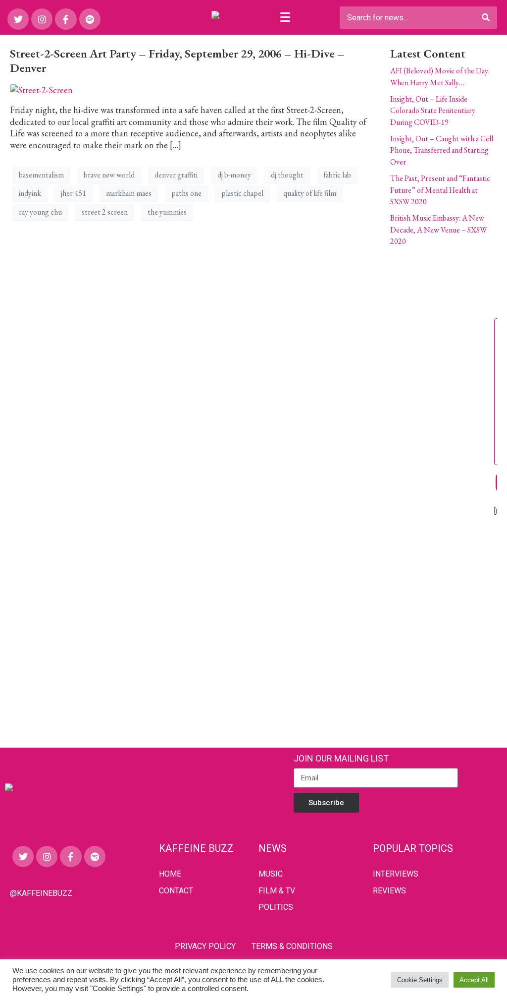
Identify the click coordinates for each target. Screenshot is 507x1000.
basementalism (41, 175)
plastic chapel (242, 193)
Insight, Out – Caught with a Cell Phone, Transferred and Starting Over (441, 150)
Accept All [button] (474, 980)
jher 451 (73, 193)
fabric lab (337, 175)
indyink (30, 193)
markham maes (129, 193)
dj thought (287, 175)
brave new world (109, 175)
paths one (186, 193)
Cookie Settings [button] (420, 980)
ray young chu (40, 212)
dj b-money (234, 175)
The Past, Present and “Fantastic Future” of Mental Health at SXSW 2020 (440, 190)
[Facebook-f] (65, 19)
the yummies (167, 212)
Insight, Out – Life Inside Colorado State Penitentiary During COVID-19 (432, 110)
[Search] (485, 17)
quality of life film (309, 193)
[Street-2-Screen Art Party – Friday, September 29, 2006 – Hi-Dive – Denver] (41, 89)
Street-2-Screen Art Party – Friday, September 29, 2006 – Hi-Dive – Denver (177, 60)
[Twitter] (18, 19)
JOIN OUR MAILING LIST (341, 758)
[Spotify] (90, 19)
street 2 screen (105, 212)
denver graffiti (176, 175)
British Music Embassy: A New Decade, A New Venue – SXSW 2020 (438, 229)
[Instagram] (41, 19)
